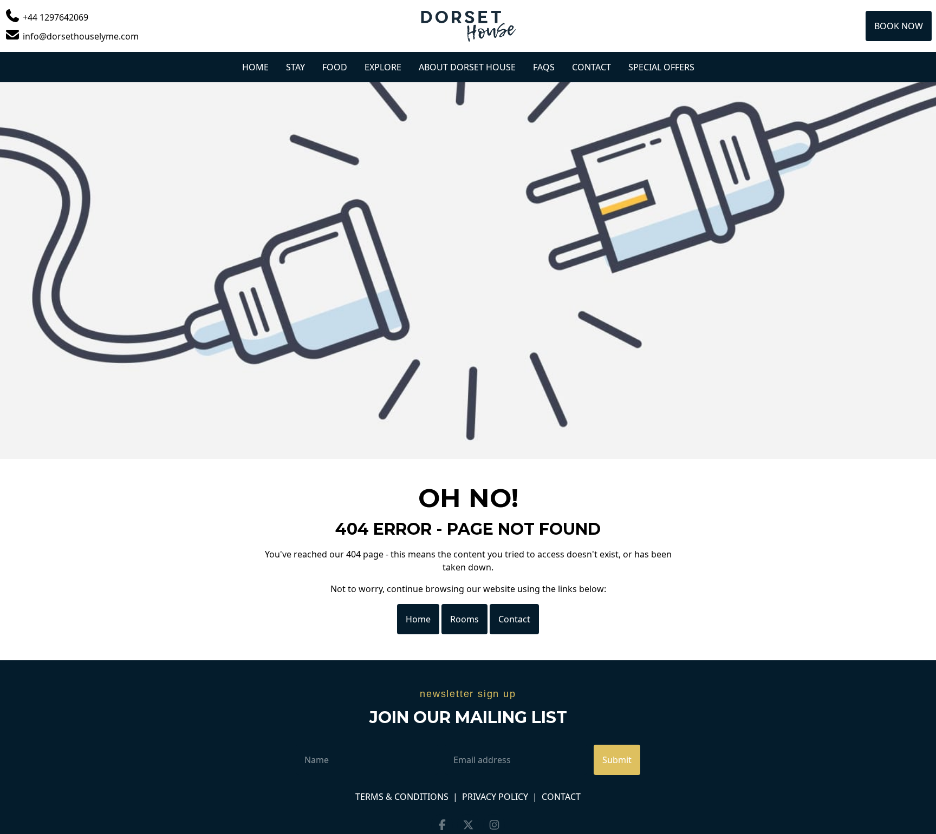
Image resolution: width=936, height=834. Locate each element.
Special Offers (661, 67)
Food (334, 67)
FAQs (544, 67)
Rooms (464, 619)
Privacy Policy (495, 797)
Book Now (898, 26)
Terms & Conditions (401, 797)
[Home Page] (468, 26)
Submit (617, 760)
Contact (591, 67)
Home (255, 67)
